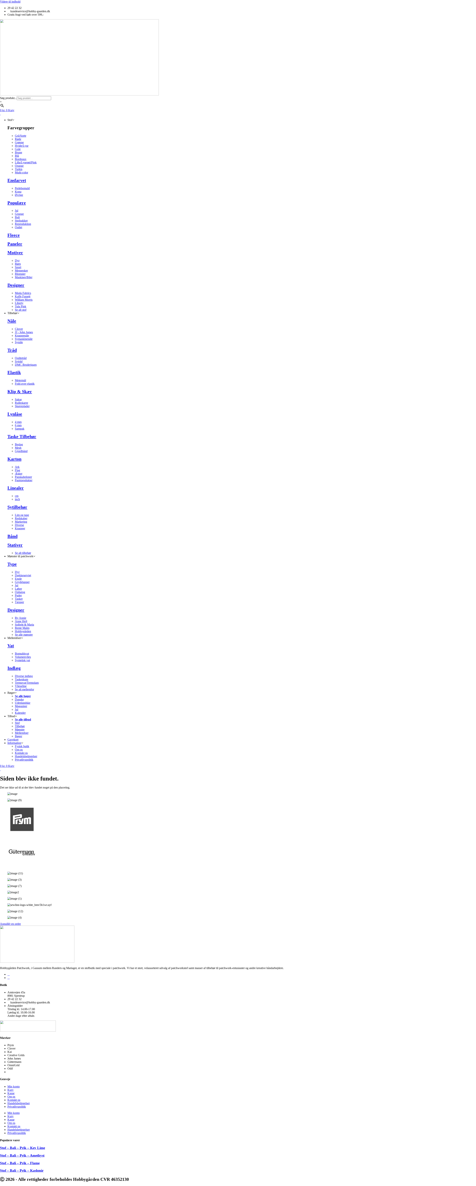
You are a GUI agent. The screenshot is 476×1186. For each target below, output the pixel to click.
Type (12, 564)
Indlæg (14, 668)
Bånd (12, 536)
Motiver (15, 252)
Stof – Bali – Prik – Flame (20, 1163)
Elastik (14, 372)
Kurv (10, 1089)
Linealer (15, 488)
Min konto (13, 1086)
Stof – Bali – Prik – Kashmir (22, 1170)
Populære (16, 202)
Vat (10, 645)
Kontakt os (13, 1099)
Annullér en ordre (10, 923)
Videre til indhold (10, 1)
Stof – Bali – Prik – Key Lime (22, 1148)
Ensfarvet (16, 180)
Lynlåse (14, 414)
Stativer (15, 545)
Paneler (14, 243)
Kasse (11, 1093)
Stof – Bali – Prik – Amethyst (22, 1155)
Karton (14, 459)
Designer (15, 285)
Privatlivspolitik (16, 1106)
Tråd (12, 350)
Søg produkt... (8, 98)
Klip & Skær (19, 391)
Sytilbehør (17, 507)
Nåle (11, 321)
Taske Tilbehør (21, 436)
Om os (11, 1096)
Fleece (13, 235)
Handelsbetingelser (18, 1103)
